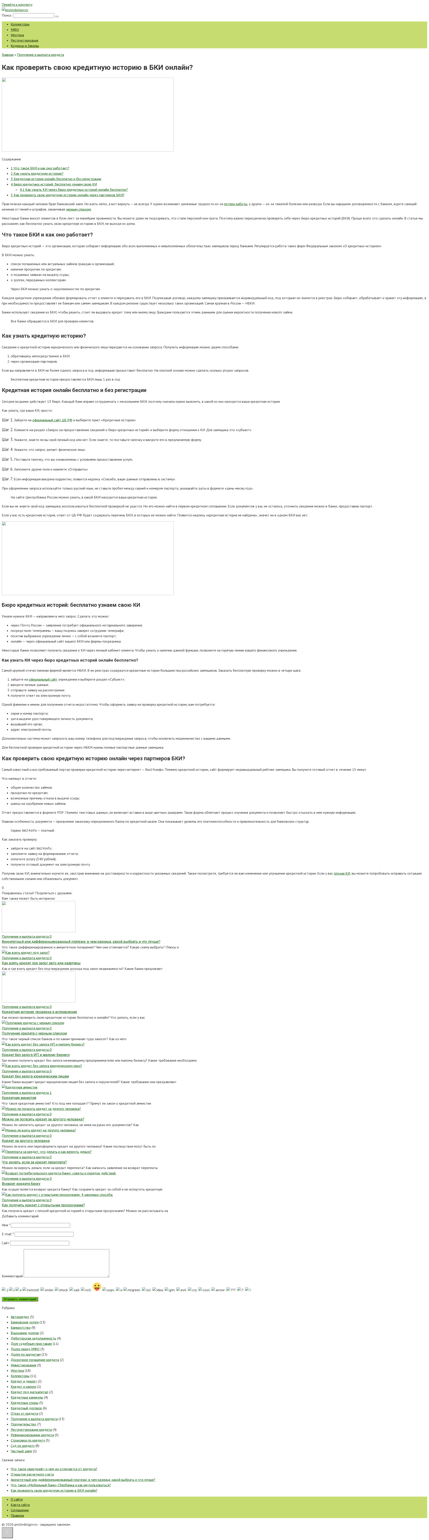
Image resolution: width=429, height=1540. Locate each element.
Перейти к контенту (17, 4)
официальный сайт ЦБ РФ (52, 420)
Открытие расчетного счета (32, 1474)
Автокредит (20, 1316)
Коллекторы (20, 24)
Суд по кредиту (23, 1445)
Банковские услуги (25, 1322)
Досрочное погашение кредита (35, 1359)
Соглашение (20, 1510)
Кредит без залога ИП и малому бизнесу (36, 1055)
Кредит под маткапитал (29, 1392)
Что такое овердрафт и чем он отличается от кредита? (54, 1469)
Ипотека (17, 35)
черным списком (78, 209)
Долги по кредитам (26, 1354)
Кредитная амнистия (19, 1098)
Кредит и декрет (24, 1381)
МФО (15, 29)
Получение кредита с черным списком (34, 1033)
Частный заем (21, 1451)
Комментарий (12, 1276)
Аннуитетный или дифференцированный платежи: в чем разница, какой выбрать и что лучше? (81, 941)
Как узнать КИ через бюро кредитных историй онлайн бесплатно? (74, 189)
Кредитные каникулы (27, 1397)
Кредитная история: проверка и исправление (39, 1012)
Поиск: (7, 15)
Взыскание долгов (25, 1333)
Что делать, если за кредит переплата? (34, 1162)
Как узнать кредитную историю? (37, 173)
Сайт (5, 1243)
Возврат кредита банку (21, 1184)
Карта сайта (20, 1504)
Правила (17, 1515)
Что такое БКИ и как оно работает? (40, 168)
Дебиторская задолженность (33, 1338)
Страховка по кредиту (28, 1440)
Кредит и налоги (23, 1386)
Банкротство (21, 1327)
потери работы (235, 204)
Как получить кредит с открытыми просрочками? (43, 1205)
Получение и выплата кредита (34, 1418)
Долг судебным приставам (31, 1343)
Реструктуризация (24, 40)
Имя (6, 1225)
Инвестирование (23, 1365)
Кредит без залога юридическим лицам (35, 1076)
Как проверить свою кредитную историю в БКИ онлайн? (54, 1490)
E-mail (8, 1234)
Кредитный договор (26, 1408)
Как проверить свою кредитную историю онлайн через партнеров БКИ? (67, 195)
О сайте (17, 1499)
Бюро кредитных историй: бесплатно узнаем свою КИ (54, 184)
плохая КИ (342, 873)
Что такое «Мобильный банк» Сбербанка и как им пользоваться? (61, 1485)
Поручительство (23, 1424)
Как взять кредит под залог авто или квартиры (41, 963)
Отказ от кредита (24, 1413)
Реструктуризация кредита (31, 1429)
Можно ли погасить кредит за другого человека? (43, 1119)
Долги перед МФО (25, 1349)
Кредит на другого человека (26, 1141)
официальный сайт (43, 679)
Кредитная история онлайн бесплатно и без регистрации (56, 179)
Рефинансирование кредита (32, 1435)
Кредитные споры (24, 1402)
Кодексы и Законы (25, 45)
